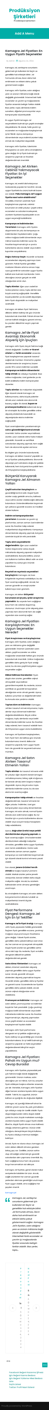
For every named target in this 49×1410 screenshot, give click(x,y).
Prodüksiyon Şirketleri (24, 13)
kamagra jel (10, 1192)
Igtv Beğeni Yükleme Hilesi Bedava (25, 1378)
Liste (11, 1381)
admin (12, 61)
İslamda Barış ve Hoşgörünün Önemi (20, 1306)
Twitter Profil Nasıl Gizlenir (22, 1387)
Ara (8, 1361)
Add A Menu (24, 33)
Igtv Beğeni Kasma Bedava (22, 1375)
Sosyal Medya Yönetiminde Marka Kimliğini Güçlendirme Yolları (29, 1293)
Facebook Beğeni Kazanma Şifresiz (26, 1372)
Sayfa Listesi (15, 1384)
